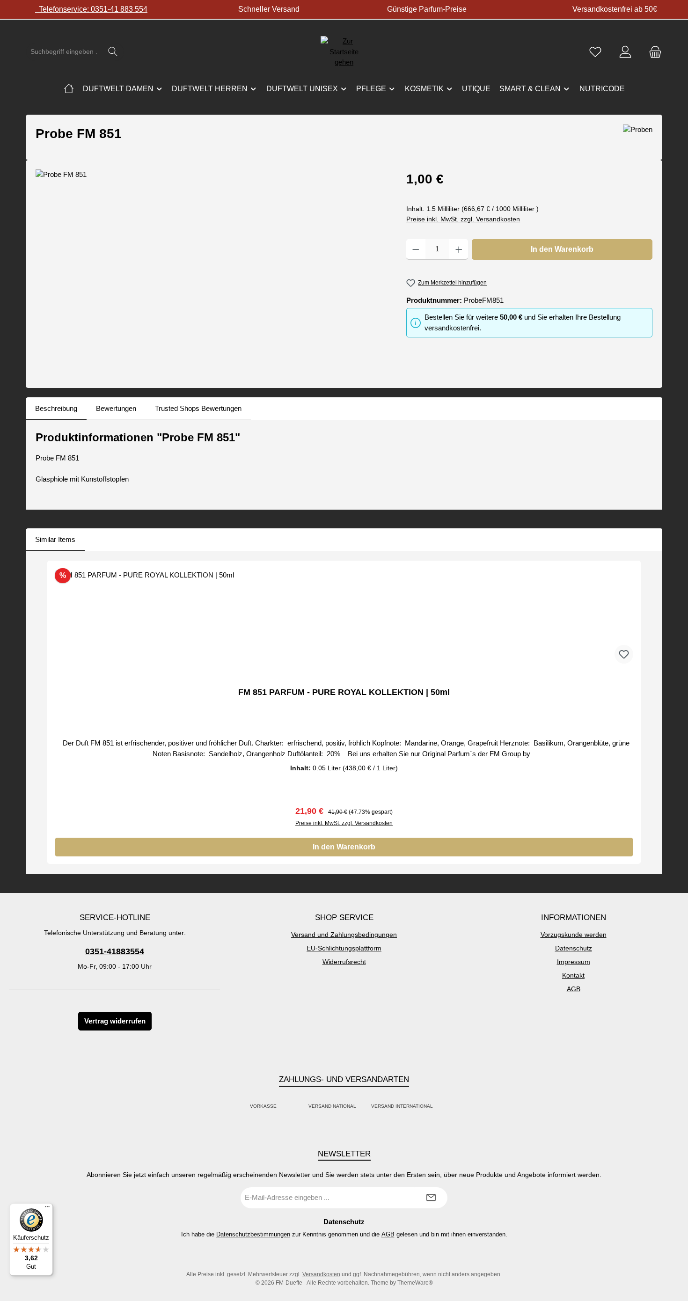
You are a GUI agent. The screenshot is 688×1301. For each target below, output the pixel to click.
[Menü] (47, 1208)
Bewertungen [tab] (116, 408)
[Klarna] (298, 1106)
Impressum (573, 961)
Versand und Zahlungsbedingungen (344, 934)
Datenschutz (573, 948)
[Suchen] (113, 52)
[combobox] (64, 52)
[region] (211, 270)
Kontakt (573, 975)
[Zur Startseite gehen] (344, 52)
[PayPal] (286, 1106)
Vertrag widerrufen (115, 1021)
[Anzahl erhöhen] (458, 249)
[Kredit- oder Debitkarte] (292, 1106)
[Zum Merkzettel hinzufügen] (624, 654)
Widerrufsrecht (344, 961)
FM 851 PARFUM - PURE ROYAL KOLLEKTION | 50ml (344, 692)
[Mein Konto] (625, 51)
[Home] (69, 89)
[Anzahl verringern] (415, 249)
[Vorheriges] (43, 712)
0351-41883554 (114, 951)
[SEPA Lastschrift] (443, 1106)
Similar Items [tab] (55, 539)
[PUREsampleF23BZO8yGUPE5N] (211, 270)
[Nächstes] (645, 712)
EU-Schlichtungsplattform (344, 948)
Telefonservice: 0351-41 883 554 (91, 9)
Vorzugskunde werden (574, 934)
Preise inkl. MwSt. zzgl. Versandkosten (463, 219)
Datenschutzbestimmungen (253, 1234)
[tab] (56, 408)
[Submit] (431, 1197)
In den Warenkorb (562, 249)
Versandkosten (321, 1274)
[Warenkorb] (652, 51)
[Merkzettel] (595, 51)
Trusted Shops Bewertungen (198, 408)
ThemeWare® (415, 1282)
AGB (573, 989)
